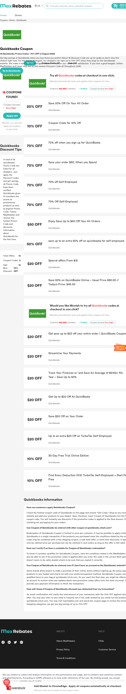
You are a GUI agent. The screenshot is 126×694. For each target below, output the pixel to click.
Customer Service (107, 649)
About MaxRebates (65, 640)
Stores (12, 20)
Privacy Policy (63, 649)
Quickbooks (21, 20)
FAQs (101, 640)
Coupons (4, 20)
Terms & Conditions (65, 658)
